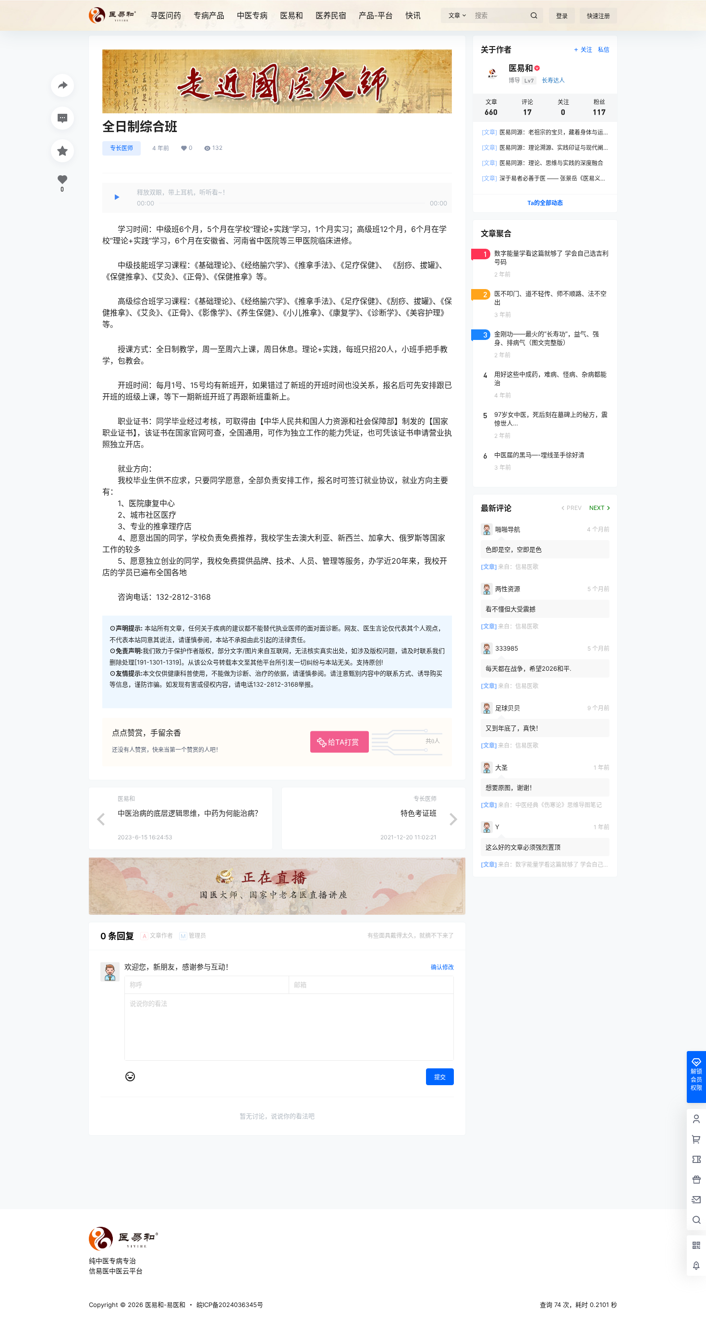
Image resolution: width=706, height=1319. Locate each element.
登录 (562, 16)
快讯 (413, 15)
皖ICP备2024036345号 (229, 1304)
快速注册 (598, 16)
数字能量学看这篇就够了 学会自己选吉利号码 (573, 864)
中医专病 (252, 15)
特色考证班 (419, 813)
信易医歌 (526, 566)
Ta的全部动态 (545, 202)
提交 (440, 1077)
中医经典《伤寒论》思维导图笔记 (558, 805)
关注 (586, 49)
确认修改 (442, 967)
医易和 (291, 15)
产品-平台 (376, 15)
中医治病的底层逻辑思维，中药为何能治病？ (190, 813)
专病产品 (209, 15)
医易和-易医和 (164, 1304)
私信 (603, 49)
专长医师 (121, 148)
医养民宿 (331, 15)
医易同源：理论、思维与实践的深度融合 (542, 163)
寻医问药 (165, 15)
